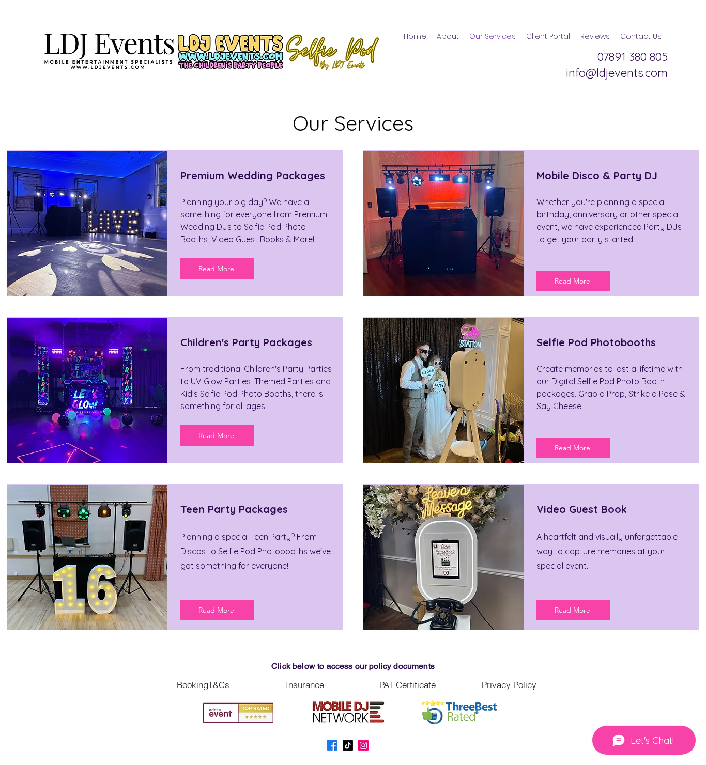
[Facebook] (332, 745)
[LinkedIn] (363, 745)
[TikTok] (348, 745)
